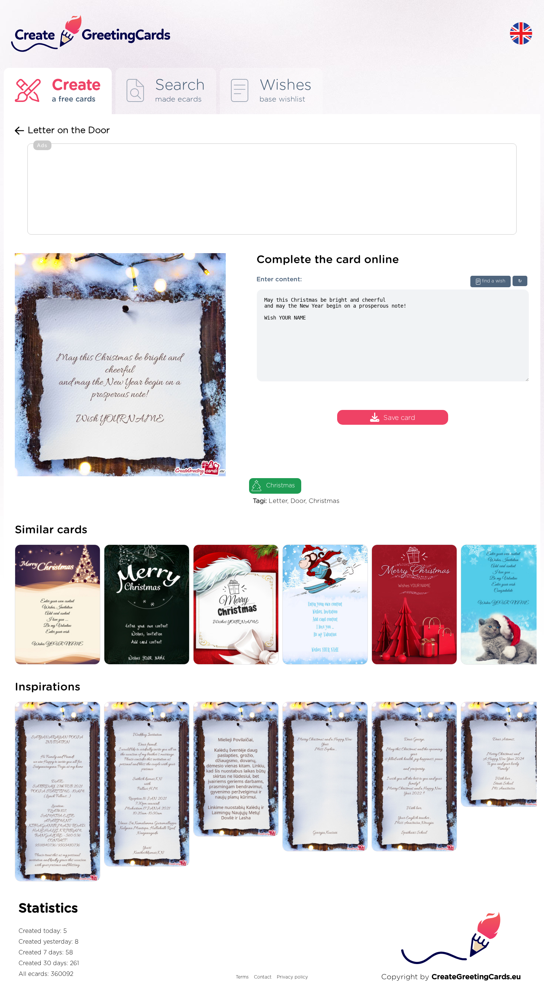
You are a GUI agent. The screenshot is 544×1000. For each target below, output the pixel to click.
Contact (263, 977)
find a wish (493, 281)
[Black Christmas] (148, 605)
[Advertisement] (272, 190)
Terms (242, 977)
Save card (399, 418)
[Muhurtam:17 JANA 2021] (148, 785)
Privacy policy (292, 977)
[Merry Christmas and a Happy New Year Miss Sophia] (327, 777)
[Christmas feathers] (237, 605)
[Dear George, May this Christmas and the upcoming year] (416, 777)
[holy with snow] (327, 605)
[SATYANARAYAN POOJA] (59, 792)
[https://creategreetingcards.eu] (255, 34)
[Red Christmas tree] (416, 605)
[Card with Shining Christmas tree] (59, 605)
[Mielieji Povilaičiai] (237, 770)
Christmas (280, 486)
